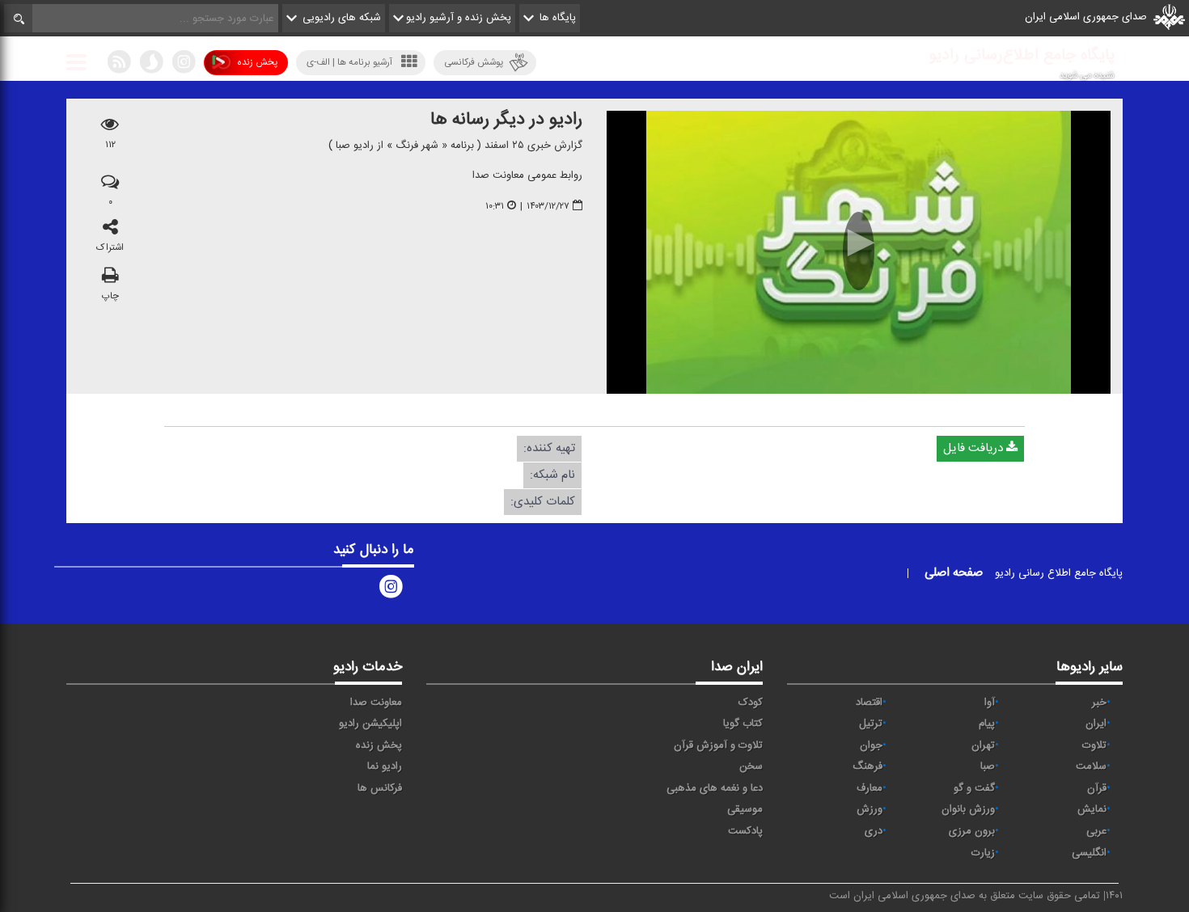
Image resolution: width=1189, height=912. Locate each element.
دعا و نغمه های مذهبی (714, 788)
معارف (869, 788)
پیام (987, 724)
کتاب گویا (743, 724)
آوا (989, 702)
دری (873, 831)
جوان (871, 745)
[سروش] (151, 65)
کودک (750, 702)
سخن (751, 766)
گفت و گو (974, 788)
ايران (1095, 724)
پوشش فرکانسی (473, 62)
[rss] (119, 65)
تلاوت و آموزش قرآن (718, 745)
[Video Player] (859, 252)
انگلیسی (1089, 853)
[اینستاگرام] (183, 65)
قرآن (1096, 788)
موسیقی (745, 809)
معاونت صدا (376, 702)
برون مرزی (972, 831)
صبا (987, 766)
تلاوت (1094, 745)
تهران (983, 745)
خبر (1099, 702)
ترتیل (870, 724)
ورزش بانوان (968, 809)
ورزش (869, 809)
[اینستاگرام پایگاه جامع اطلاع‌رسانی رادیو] (390, 590)
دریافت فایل (974, 448)
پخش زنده (257, 62)
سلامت (1091, 766)
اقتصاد (869, 702)
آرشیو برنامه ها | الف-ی (349, 62)
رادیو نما (384, 766)
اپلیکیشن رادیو (370, 724)
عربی (1096, 831)
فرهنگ (867, 766)
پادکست (745, 831)
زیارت (983, 853)
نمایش (1091, 809)
